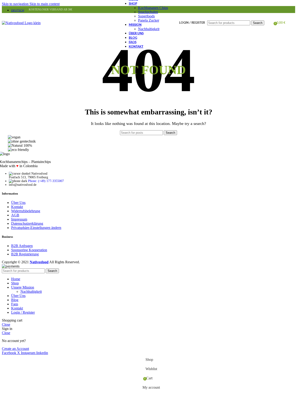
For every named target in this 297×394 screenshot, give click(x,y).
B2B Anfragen (22, 246)
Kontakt (17, 207)
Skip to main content (44, 4)
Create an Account (15, 349)
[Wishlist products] (268, 23)
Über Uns (18, 203)
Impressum (19, 219)
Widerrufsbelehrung (25, 211)
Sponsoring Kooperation (29, 250)
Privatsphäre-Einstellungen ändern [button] (36, 228)
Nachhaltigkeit (148, 29)
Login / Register (23, 312)
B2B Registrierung (25, 254)
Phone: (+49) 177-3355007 (46, 181)
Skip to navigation (15, 4)
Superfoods (146, 16)
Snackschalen (148, 12)
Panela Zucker (148, 20)
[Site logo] (21, 23)
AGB (15, 215)
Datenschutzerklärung (27, 223)
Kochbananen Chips (153, 8)
